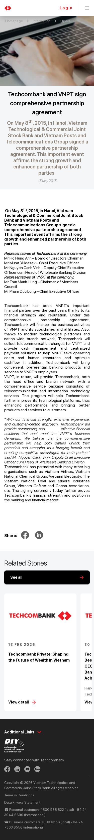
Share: (10, 535)
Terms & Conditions (19, 795)
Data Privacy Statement (22, 802)
